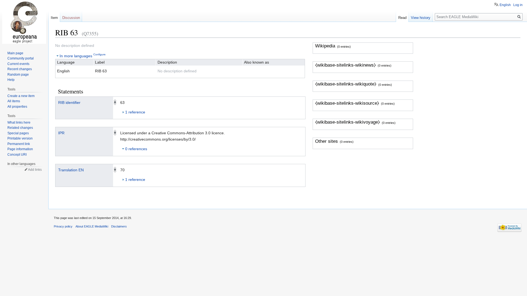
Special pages (18, 133)
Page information (20, 149)
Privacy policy (63, 226)
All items (13, 101)
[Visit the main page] (24, 22)
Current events (18, 64)
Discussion (71, 18)
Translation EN (71, 170)
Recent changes (19, 69)
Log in (518, 5)
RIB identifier (69, 102)
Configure (99, 54)
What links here (18, 122)
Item (54, 18)
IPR (61, 133)
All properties (17, 107)
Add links (35, 170)
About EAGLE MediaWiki (91, 226)
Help (11, 80)
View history (420, 18)
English (505, 5)
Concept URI (17, 154)
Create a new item (21, 96)
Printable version (20, 138)
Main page (15, 53)
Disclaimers (119, 226)
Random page (18, 74)
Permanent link (18, 144)
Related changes (20, 128)
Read (402, 18)
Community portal (20, 58)
